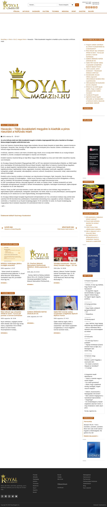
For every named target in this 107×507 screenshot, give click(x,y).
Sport (74, 11)
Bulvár (91, 11)
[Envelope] (96, 7)
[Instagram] (91, 7)
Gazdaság (36, 11)
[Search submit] (77, 4)
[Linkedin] (89, 7)
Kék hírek (60, 479)
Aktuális (25, 11)
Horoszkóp (88, 421)
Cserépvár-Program (92, 95)
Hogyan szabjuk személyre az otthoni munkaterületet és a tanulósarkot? (95, 46)
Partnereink (86, 479)
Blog (84, 485)
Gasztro (82, 11)
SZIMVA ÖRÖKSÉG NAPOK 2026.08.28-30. (37, 313)
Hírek (10, 39)
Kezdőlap (4, 39)
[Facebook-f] (2, 496)
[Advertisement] (53, 26)
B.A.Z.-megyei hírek (20, 39)
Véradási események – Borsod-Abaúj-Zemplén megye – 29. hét (65, 264)
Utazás (60, 477)
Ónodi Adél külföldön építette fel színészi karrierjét (92, 223)
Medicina (65, 11)
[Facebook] (87, 7)
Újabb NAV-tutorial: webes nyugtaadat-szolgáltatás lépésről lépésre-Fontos (65, 313)
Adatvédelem (87, 483)
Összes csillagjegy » (91, 436)
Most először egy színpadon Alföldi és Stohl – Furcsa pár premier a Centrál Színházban (11, 313)
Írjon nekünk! (87, 488)
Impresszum (86, 477)
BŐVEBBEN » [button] (4, 282)
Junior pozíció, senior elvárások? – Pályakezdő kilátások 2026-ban (94, 71)
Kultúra (46, 11)
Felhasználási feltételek (90, 481)
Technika (55, 11)
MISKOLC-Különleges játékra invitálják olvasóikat (11, 264)
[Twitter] (94, 7)
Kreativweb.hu (102, 505)
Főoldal (16, 11)
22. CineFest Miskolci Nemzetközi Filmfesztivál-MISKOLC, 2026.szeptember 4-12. (38, 266)
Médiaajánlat (87, 475)
